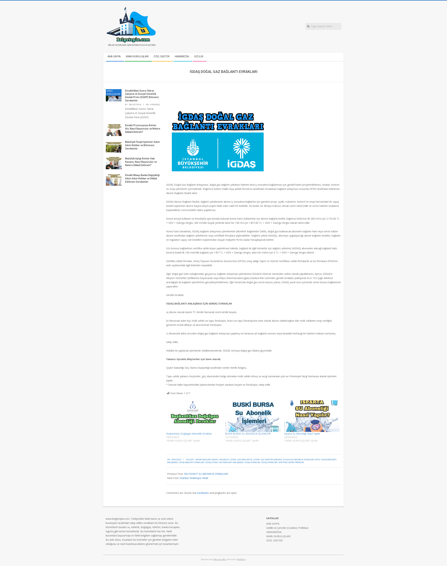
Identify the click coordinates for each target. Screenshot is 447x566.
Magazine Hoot (220, 559)
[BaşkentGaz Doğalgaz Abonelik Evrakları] (194, 416)
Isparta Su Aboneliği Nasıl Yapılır (302, 433)
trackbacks (203, 493)
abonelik (224, 459)
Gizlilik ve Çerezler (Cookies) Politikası (287, 527)
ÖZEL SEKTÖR (274, 540)
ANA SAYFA (272, 523)
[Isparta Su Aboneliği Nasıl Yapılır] (312, 416)
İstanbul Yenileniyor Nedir (194, 478)
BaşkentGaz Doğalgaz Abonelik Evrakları (189, 433)
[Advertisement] (133, 224)
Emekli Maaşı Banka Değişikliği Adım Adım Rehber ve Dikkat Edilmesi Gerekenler (142, 178)
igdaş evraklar (252, 462)
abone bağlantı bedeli (206, 459)
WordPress (241, 559)
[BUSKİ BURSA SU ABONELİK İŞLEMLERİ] (253, 416)
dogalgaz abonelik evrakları (298, 459)
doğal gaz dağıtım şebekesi (267, 459)
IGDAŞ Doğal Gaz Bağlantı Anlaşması (224, 462)
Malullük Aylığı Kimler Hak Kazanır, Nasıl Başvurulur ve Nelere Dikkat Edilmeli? (141, 161)
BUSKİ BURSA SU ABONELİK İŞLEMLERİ (248, 433)
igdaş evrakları (269, 462)
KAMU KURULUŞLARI (113, 92)
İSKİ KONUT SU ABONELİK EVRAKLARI (206, 473)
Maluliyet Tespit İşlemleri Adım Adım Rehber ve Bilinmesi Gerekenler (142, 145)
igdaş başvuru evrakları (191, 462)
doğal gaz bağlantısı (241, 459)
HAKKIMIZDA (273, 532)
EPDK (317, 459)
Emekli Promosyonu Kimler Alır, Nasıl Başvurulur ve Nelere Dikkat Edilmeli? (142, 128)
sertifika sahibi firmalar (291, 462)
